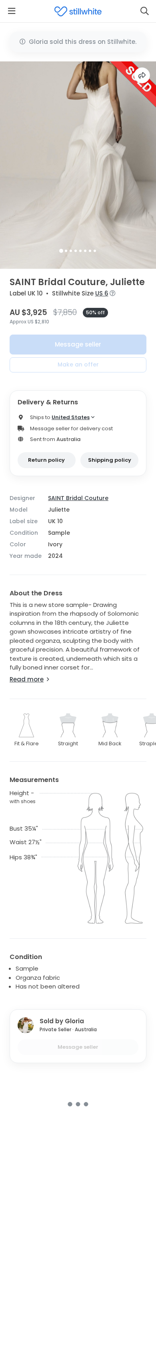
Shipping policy (109, 460)
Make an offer (78, 364)
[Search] (144, 11)
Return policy (46, 460)
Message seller (78, 344)
